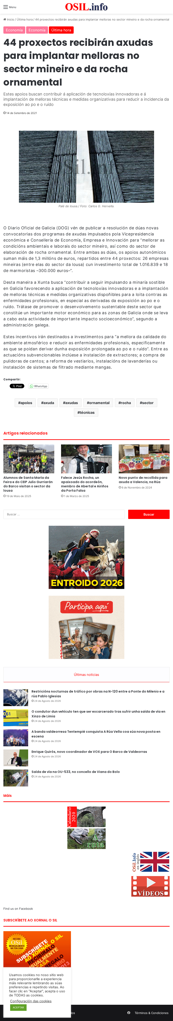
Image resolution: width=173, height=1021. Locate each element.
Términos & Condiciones (151, 1013)
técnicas (87, 412)
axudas (71, 402)
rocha (126, 402)
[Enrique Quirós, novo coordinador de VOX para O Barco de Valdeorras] (15, 757)
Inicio (10, 19)
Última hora (25, 19)
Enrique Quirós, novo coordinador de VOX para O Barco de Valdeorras (89, 751)
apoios (26, 402)
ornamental (99, 402)
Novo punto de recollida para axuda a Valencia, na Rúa (143, 479)
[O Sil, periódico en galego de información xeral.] (86, 7)
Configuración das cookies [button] (31, 1001)
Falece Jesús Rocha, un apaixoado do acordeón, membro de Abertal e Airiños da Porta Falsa (84, 484)
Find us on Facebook (18, 908)
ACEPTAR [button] (18, 1007)
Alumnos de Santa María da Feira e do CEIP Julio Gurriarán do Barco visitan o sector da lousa (28, 484)
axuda (48, 402)
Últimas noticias (86, 674)
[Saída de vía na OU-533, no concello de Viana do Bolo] (15, 778)
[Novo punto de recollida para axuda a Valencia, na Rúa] (144, 458)
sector (148, 402)
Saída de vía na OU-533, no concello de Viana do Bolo (76, 772)
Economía (14, 30)
